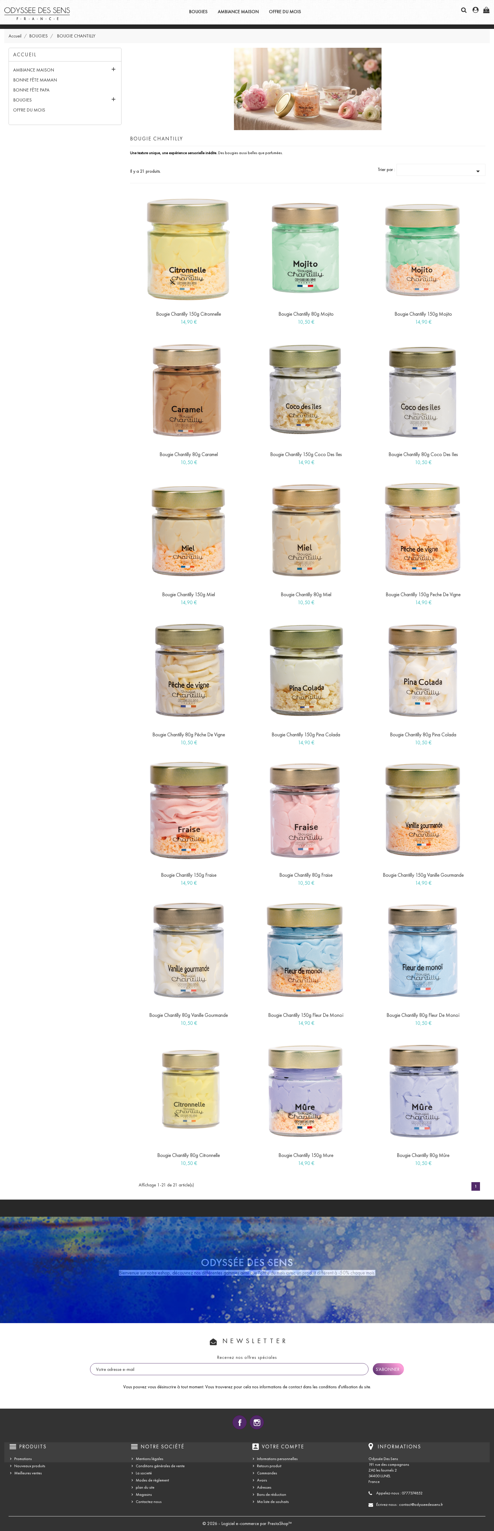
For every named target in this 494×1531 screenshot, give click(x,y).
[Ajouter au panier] (169, 319)
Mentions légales (149, 1458)
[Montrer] (182, 319)
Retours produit (269, 1466)
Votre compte (283, 1446)
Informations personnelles (277, 1458)
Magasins (144, 1494)
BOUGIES (198, 11)
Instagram (256, 1422)
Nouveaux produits (29, 1466)
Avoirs (262, 1480)
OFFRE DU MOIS (285, 11)
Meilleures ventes (28, 1473)
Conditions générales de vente (160, 1466)
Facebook (239, 1422)
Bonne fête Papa (31, 90)
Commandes (267, 1473)
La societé (144, 1473)
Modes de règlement (152, 1480)
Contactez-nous (149, 1501)
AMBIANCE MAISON (238, 11)
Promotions (23, 1458)
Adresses (264, 1487)
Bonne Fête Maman (35, 80)
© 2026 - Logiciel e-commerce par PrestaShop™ (247, 1523)
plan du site (145, 1487)
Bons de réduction (271, 1494)
